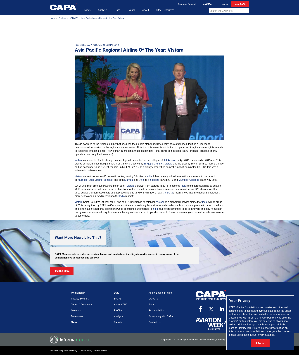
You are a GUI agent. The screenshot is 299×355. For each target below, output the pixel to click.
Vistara (79, 160)
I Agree (260, 343)
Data (117, 10)
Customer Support (187, 3)
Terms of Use (100, 350)
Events (131, 10)
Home (52, 18)
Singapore (153, 179)
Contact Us (155, 322)
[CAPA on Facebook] (200, 309)
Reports (118, 322)
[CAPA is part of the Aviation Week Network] (211, 324)
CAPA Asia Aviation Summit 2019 (103, 44)
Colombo (194, 179)
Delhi (99, 179)
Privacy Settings (265, 334)
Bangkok (108, 179)
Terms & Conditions (82, 304)
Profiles (118, 310)
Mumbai (82, 179)
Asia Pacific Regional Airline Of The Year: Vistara (102, 18)
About (145, 10)
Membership (78, 292)
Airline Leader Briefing (161, 292)
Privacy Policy (70, 350)
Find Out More (62, 271)
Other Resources (165, 10)
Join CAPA (240, 3)
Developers (77, 316)
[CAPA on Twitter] (211, 309)
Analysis (102, 10)
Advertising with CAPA (161, 316)
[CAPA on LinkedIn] (222, 309)
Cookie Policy (85, 350)
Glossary (76, 310)
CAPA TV (74, 18)
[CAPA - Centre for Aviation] (63, 7)
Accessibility (56, 350)
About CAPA (120, 304)
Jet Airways (170, 160)
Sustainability (156, 310)
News (87, 10)
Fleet (151, 304)
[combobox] (229, 10)
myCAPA (207, 3)
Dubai (92, 179)
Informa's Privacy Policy (261, 317)
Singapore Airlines (154, 163)
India (149, 176)
